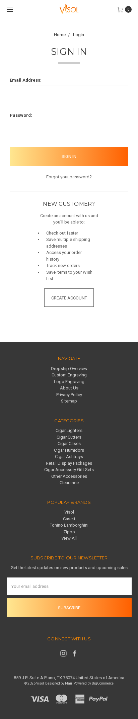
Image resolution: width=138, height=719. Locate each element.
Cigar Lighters (69, 430)
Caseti (69, 518)
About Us (69, 387)
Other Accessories (69, 476)
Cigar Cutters (69, 437)
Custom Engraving (69, 374)
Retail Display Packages (69, 463)
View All (69, 538)
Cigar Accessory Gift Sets (69, 469)
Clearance (69, 482)
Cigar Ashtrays (69, 456)
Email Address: (26, 80)
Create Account (69, 297)
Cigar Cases (69, 443)
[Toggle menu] (9, 9)
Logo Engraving (69, 381)
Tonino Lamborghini (69, 525)
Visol (69, 512)
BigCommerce (103, 683)
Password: (21, 115)
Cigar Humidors (69, 450)
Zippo (69, 531)
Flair (68, 683)
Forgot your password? (69, 176)
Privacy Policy (69, 394)
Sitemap (69, 400)
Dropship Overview (69, 368)
